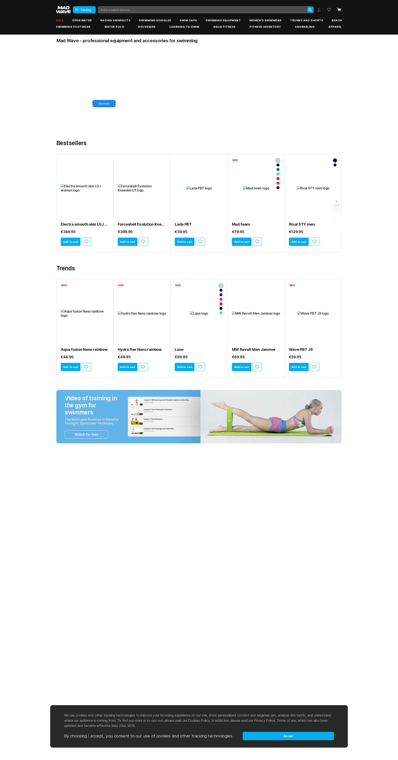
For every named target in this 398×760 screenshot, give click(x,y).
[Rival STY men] (313, 188)
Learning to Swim (184, 26)
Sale (60, 20)
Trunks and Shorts (306, 20)
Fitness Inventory (265, 26)
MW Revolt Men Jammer (254, 349)
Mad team (241, 224)
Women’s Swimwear (265, 20)
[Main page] (63, 9)
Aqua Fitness (224, 26)
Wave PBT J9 (301, 349)
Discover (89, 103)
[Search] (310, 10)
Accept (288, 736)
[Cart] (339, 10)
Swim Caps (188, 20)
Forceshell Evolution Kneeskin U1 (142, 224)
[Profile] (319, 10)
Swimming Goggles (155, 20)
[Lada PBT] (199, 188)
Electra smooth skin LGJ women (85, 224)
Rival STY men (302, 224)
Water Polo (114, 26)
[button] (192, 128)
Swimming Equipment (223, 20)
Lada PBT (183, 224)
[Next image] (104, 188)
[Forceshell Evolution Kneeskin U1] (142, 188)
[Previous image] (65, 188)
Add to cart (70, 241)
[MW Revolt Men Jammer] (256, 313)
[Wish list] (329, 10)
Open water (82, 20)
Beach (337, 20)
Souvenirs (147, 26)
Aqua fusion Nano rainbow (84, 349)
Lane (179, 349)
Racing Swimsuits (115, 20)
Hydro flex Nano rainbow (140, 349)
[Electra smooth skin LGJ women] (85, 188)
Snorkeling (304, 26)
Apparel (335, 26)
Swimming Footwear (73, 26)
